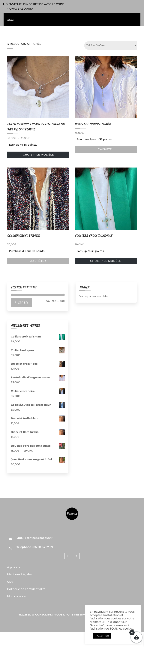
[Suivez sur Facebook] (67, 556)
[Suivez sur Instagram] (76, 556)
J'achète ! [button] (106, 149)
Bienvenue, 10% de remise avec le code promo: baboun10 (35, 6)
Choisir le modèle (38, 154)
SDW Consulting (40, 614)
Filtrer (21, 302)
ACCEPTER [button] (102, 635)
